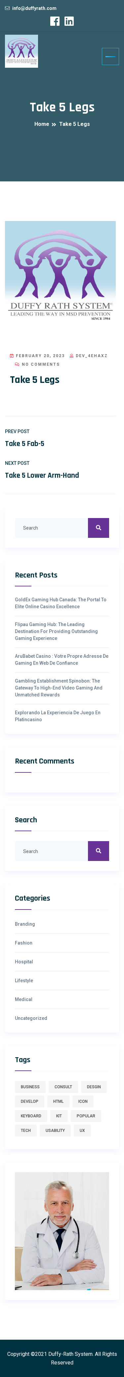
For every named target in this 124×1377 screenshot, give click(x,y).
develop (29, 1101)
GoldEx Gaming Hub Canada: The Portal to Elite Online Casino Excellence (60, 603)
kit (59, 1116)
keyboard (31, 1116)
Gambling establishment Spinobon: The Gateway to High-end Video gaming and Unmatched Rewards (59, 687)
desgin (94, 1087)
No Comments (40, 364)
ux (82, 1130)
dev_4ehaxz (91, 356)
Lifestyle (24, 980)
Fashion (23, 943)
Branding (25, 924)
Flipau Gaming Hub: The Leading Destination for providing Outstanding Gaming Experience (56, 631)
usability (55, 1130)
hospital (24, 961)
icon (83, 1101)
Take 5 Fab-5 (24, 444)
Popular (86, 1116)
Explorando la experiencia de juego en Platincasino (58, 716)
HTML (58, 1101)
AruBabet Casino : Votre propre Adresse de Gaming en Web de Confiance (61, 659)
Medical (23, 999)
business (30, 1087)
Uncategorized (31, 1018)
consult (63, 1087)
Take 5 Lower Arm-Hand (42, 475)
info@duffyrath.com (34, 8)
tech (26, 1130)
